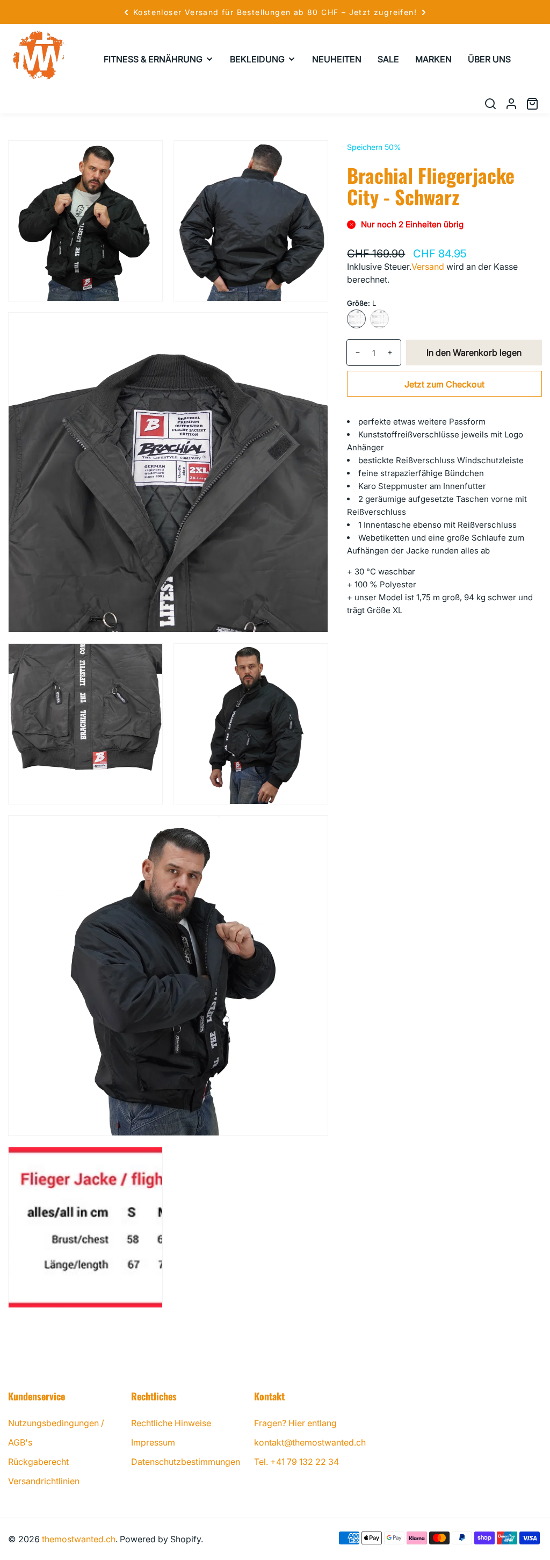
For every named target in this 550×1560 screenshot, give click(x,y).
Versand (427, 266)
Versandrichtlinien (43, 1481)
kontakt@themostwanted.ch (310, 1442)
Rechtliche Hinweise (171, 1423)
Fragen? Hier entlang (295, 1423)
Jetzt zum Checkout (444, 384)
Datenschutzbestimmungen (185, 1461)
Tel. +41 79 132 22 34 (296, 1461)
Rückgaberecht (38, 1461)
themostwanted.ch (78, 1539)
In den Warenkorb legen (474, 352)
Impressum (153, 1442)
